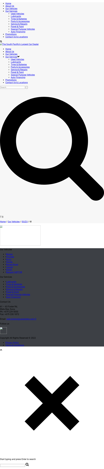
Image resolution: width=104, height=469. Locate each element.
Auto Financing (18, 31)
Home (8, 3)
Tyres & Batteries (19, 19)
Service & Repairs (19, 24)
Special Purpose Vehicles (23, 29)
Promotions (11, 34)
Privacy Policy (12, 342)
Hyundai (10, 257)
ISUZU (25, 221)
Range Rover (12, 264)
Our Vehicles (11, 8)
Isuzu (8, 259)
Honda (9, 262)
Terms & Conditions (14, 345)
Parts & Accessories (20, 21)
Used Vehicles (17, 13)
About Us (9, 6)
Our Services (11, 11)
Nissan (9, 254)
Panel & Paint (17, 26)
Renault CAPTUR (14, 272)
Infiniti (9, 269)
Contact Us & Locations (16, 37)
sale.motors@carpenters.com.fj (21, 319)
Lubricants (16, 16)
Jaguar (9, 267)
